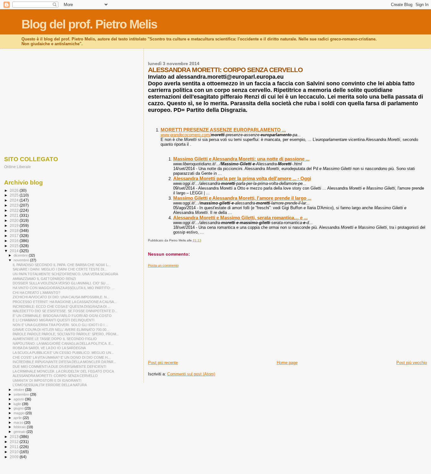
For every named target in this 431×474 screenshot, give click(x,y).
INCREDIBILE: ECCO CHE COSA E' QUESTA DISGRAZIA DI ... (61, 306)
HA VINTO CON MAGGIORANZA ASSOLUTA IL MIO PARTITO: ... (64, 288)
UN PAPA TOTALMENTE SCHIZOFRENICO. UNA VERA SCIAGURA (65, 274)
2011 (15, 447)
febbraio (20, 427)
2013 (15, 436)
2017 (15, 236)
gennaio (20, 432)
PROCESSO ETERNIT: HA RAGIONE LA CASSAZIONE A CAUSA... (65, 302)
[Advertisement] (287, 312)
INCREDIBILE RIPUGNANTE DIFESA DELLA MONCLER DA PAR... (64, 362)
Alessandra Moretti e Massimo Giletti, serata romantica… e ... (240, 217)
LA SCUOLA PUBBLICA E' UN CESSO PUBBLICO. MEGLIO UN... (63, 353)
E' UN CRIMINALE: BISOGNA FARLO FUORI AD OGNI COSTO (62, 316)
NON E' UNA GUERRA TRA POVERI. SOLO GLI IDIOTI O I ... (60, 325)
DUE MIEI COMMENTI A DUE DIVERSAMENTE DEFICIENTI (59, 366)
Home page (287, 362)
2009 (15, 457)
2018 (15, 230)
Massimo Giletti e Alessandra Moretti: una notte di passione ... (241, 158)
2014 (15, 251)
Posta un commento (163, 265)
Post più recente (163, 362)
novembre (22, 260)
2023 (15, 205)
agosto (19, 399)
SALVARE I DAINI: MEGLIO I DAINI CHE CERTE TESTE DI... (60, 269)
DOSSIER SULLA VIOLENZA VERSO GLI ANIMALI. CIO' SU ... (61, 283)
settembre (22, 394)
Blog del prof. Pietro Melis (89, 24)
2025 (15, 195)
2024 (15, 200)
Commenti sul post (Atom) (191, 374)
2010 (15, 452)
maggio (20, 413)
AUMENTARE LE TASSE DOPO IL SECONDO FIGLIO (55, 339)
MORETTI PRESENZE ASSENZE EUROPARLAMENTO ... (223, 129)
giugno (19, 408)
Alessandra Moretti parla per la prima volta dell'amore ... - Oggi (242, 178)
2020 (15, 220)
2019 (15, 225)
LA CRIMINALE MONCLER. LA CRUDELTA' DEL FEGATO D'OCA (63, 371)
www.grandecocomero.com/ (186, 134)
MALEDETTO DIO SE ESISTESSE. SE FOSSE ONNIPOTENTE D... (65, 311)
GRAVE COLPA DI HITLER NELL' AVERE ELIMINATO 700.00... (61, 329)
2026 (15, 190)
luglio (18, 404)
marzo (19, 422)
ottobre (19, 390)
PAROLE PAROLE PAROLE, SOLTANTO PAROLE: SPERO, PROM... (66, 334)
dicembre (21, 255)
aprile (18, 418)
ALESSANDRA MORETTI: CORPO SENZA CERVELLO (55, 376)
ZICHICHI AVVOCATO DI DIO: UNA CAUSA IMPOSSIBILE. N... (61, 297)
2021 (15, 215)
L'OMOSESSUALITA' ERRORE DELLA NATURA (50, 385)
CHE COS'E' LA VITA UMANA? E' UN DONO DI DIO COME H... (61, 357)
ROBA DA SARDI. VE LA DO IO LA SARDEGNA (49, 348)
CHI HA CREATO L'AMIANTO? (36, 293)
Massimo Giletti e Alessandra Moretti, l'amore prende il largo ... (242, 198)
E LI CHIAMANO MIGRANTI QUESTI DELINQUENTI (53, 320)
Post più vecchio (411, 362)
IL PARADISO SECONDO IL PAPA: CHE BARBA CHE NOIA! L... (62, 265)
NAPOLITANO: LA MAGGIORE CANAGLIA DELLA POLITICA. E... (63, 343)
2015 (15, 246)
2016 (15, 241)
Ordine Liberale (17, 167)
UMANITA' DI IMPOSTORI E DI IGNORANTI (47, 380)
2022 (15, 210)
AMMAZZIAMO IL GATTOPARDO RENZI (44, 279)
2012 (15, 442)
